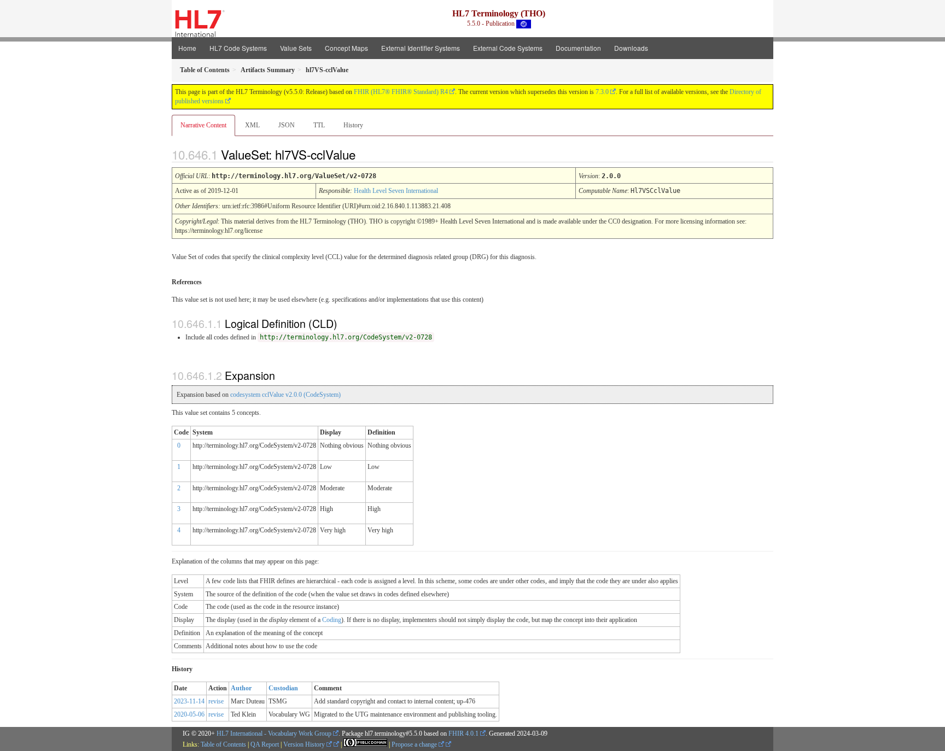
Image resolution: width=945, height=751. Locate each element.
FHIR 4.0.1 (463, 733)
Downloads (631, 47)
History (353, 125)
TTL (319, 125)
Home (187, 47)
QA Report (264, 744)
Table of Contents (223, 744)
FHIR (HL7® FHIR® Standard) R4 (401, 92)
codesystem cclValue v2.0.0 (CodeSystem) (285, 394)
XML (252, 125)
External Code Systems (507, 47)
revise (216, 701)
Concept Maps (346, 47)
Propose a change (415, 744)
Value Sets (296, 47)
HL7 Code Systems (238, 47)
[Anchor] (365, 154)
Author (241, 688)
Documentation (578, 47)
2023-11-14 (189, 701)
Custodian (283, 688)
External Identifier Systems (420, 47)
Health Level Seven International (396, 191)
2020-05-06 (189, 714)
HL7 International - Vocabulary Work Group (274, 733)
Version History (304, 744)
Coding (331, 620)
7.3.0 (602, 92)
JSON (286, 125)
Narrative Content (203, 125)
